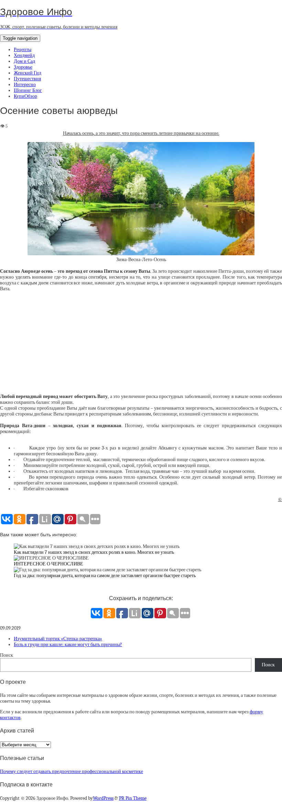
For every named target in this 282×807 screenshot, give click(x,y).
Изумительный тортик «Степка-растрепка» (58, 639)
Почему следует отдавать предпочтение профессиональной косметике (71, 771)
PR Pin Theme (133, 798)
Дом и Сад (24, 61)
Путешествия (27, 79)
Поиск (6, 655)
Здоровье (23, 67)
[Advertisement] (141, 345)
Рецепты (22, 49)
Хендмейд (24, 55)
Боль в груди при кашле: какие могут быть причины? (68, 644)
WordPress (103, 798)
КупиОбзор (25, 96)
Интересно (25, 84)
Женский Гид (27, 73)
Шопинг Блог (28, 90)
